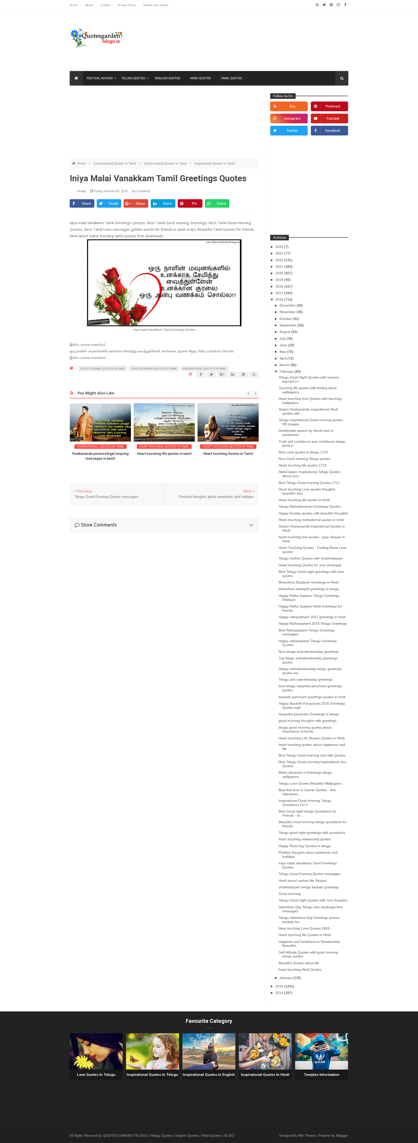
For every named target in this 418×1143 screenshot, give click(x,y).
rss (292, 107)
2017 (280, 293)
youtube (332, 119)
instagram (292, 119)
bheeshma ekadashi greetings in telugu (309, 589)
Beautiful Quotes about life (299, 963)
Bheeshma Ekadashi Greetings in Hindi (308, 582)
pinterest (332, 107)
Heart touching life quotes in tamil (164, 454)
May (283, 352)
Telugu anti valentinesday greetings (306, 679)
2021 (280, 266)
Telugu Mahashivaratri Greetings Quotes (310, 506)
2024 (280, 247)
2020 (280, 273)
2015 (280, 986)
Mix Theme (308, 1135)
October (286, 319)
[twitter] (324, 5)
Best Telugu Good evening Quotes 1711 (309, 483)
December (288, 305)
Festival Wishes (100, 78)
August (285, 332)
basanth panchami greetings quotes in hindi (312, 697)
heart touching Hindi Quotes (300, 969)
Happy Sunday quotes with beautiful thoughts (313, 513)
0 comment (142, 191)
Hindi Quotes (200, 78)
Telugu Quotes (133, 78)
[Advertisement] (164, 124)
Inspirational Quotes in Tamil (214, 163)
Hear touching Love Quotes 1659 (304, 928)
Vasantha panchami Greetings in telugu (309, 714)
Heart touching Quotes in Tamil (228, 454)
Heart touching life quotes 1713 (303, 465)
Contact (105, 5)
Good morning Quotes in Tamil (165, 163)
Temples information (321, 1074)
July (283, 338)
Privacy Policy (127, 5)
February (287, 371)
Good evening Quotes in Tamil (115, 163)
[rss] (317, 5)
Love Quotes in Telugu (96, 1074)
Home (74, 5)
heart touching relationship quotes (305, 839)
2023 (280, 253)
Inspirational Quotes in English (209, 1074)
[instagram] (338, 5)
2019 (280, 280)
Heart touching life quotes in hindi (304, 500)
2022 (280, 260)
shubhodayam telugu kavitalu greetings (309, 887)
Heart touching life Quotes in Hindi (305, 935)
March (285, 365)
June (284, 345)
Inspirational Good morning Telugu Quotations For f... (305, 803)
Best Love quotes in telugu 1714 (303, 452)
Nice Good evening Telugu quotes (304, 459)
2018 (280, 286)
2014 (280, 993)
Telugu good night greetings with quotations (312, 833)
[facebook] (345, 5)
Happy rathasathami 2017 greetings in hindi (312, 617)
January (286, 978)
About (89, 5)
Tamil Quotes (231, 78)
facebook (332, 131)
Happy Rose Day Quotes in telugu (305, 846)
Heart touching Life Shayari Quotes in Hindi (312, 738)
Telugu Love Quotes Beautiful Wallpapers (310, 783)
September (289, 325)
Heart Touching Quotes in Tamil (228, 446)
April (283, 358)
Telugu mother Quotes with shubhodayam (311, 558)
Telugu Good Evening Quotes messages (309, 874)
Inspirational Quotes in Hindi (265, 1074)
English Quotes (167, 78)
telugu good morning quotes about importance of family (305, 729)
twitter (292, 131)
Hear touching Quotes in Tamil (164, 446)
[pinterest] (331, 5)
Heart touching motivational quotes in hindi (311, 520)
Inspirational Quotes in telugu (152, 1074)
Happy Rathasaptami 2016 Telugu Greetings (313, 623)
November (288, 312)
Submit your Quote (155, 5)
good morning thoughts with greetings (307, 721)
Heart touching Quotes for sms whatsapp (310, 565)
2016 (280, 299)
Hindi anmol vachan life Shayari (303, 881)
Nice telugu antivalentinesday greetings (309, 652)
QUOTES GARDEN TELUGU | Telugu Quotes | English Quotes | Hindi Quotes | (163, 1135)
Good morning (290, 894)
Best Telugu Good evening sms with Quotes (312, 755)
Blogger (342, 1135)
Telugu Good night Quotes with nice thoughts (313, 900)
